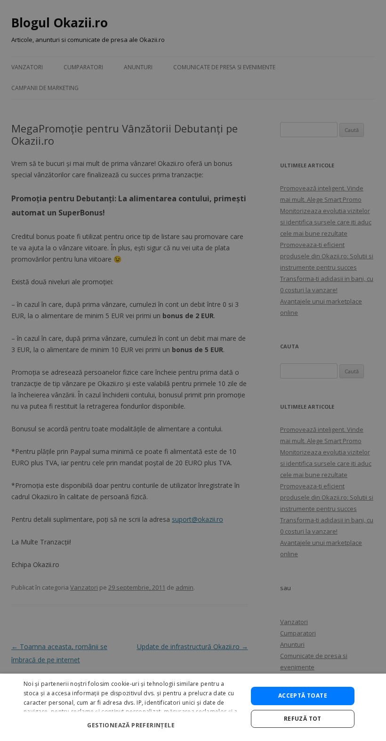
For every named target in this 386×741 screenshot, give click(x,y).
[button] (132, 721)
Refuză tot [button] (303, 719)
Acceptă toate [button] (302, 696)
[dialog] (193, 707)
